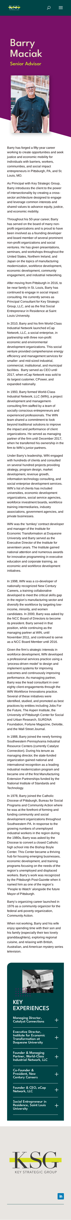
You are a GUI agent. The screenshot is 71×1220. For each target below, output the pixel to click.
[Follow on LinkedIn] (61, 1196)
